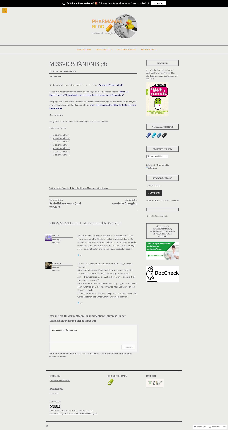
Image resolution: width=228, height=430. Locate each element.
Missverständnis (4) (61, 145)
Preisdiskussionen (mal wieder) (65, 204)
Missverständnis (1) (61, 154)
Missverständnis (93, 188)
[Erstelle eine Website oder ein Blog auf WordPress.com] (47, 426)
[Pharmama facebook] (148, 137)
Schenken (158, 3)
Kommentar (128, 347)
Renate (55, 235)
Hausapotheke (84, 49)
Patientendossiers (126, 49)
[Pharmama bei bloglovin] (164, 137)
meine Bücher (147, 49)
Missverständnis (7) (61, 135)
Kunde (83, 188)
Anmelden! (154, 193)
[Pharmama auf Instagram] (159, 137)
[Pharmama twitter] (154, 137)
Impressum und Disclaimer (60, 380)
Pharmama (57, 76)
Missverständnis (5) (61, 141)
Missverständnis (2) (61, 151)
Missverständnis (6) (61, 138)
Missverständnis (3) (61, 148)
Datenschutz (54, 393)
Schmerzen (104, 188)
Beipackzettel (103, 49)
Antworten (55, 242)
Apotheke (65, 188)
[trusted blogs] (155, 386)
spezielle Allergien (124, 202)
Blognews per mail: (162, 178)
